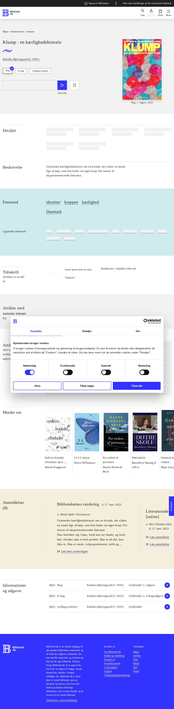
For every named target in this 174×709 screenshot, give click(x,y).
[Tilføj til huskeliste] (74, 85)
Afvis (37, 385)
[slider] (142, 72)
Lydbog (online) (40, 71)
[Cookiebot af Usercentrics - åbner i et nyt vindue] (146, 321)
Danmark (54, 211)
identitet (53, 202)
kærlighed (90, 202)
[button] (108, 585)
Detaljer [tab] (87, 331)
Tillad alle (136, 385)
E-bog (21, 71)
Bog (8, 70)
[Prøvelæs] (62, 85)
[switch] (68, 372)
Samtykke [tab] (36, 331)
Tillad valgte (87, 385)
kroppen (71, 202)
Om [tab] (138, 331)
